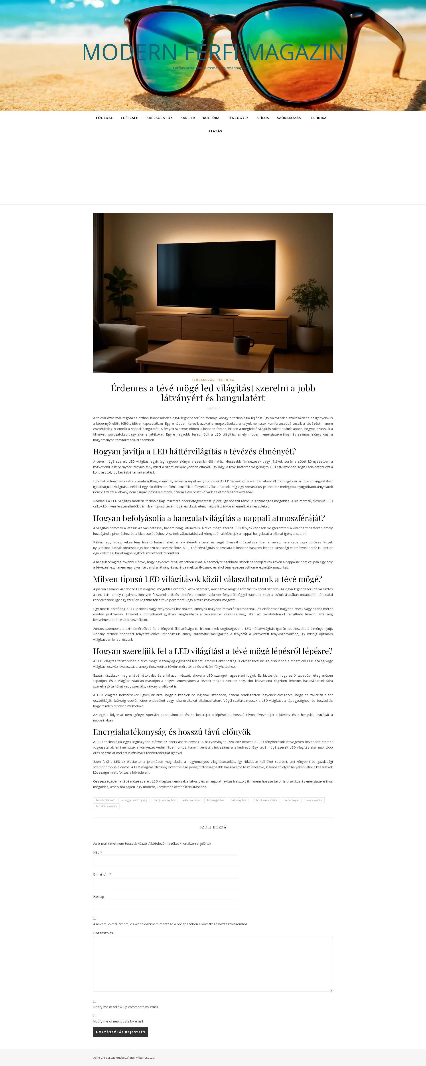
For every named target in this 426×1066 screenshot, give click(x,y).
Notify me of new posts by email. (118, 1021)
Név (97, 852)
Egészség (130, 117)
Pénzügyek (238, 117)
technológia (291, 800)
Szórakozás (289, 117)
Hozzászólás (103, 933)
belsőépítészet (105, 800)
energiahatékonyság (134, 800)
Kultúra (211, 117)
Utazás (215, 131)
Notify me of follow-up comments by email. (126, 1007)
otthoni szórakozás (265, 800)
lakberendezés (191, 800)
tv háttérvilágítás (106, 806)
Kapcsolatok (160, 117)
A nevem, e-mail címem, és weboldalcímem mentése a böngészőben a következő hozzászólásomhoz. (170, 924)
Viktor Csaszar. (146, 1058)
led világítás (238, 800)
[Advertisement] (213, 171)
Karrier (188, 117)
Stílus (263, 117)
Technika (318, 117)
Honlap (98, 896)
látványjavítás (215, 800)
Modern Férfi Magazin (213, 51)
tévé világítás (314, 800)
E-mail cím (102, 874)
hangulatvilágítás (164, 800)
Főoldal (104, 117)
